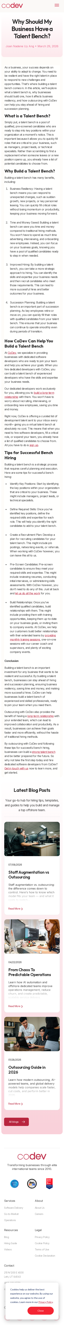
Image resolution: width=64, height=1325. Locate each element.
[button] (55, 5)
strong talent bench (43, 752)
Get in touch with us (16, 768)
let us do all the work (27, 593)
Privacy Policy (45, 1302)
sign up (34, 445)
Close (41, 1310)
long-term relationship (40, 716)
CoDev (12, 352)
